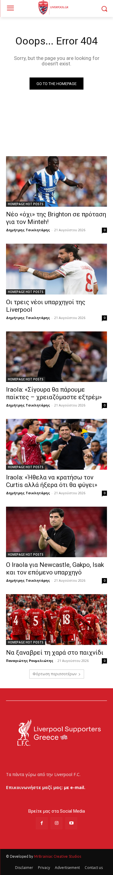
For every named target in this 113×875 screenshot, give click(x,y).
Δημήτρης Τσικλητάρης (28, 230)
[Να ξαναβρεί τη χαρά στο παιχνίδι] (56, 619)
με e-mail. (74, 787)
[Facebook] (42, 823)
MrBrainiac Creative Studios (57, 856)
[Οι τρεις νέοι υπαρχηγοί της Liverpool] (56, 269)
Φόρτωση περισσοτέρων (55, 673)
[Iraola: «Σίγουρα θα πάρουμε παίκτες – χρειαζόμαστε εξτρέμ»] (56, 356)
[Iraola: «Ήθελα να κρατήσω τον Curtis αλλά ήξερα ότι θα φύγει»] (56, 444)
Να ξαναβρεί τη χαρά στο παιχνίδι (54, 652)
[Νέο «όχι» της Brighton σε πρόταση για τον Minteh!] (56, 181)
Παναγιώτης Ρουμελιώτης (29, 660)
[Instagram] (56, 823)
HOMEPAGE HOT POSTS (25, 204)
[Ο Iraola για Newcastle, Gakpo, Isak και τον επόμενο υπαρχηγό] (56, 532)
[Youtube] (71, 823)
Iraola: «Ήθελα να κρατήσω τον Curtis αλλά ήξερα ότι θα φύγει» (51, 481)
